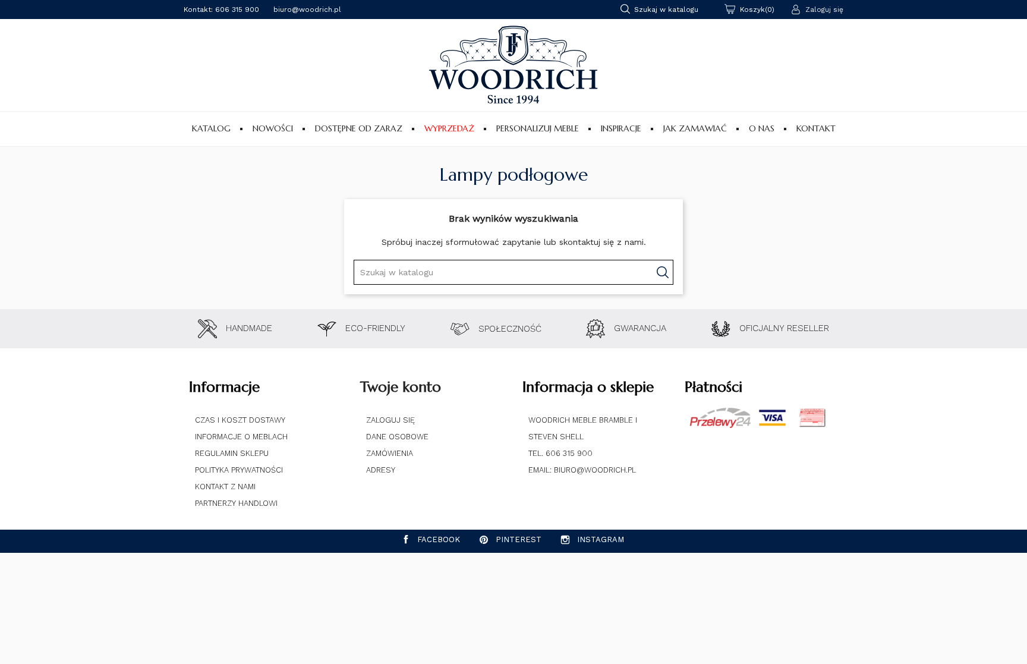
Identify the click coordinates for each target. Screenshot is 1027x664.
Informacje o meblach (241, 436)
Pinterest (518, 539)
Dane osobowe (397, 436)
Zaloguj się (390, 420)
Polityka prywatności (239, 469)
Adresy (380, 469)
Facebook (438, 539)
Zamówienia (389, 453)
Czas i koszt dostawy (240, 420)
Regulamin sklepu (232, 453)
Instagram (600, 539)
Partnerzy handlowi (236, 503)
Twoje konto (400, 387)
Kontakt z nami (225, 486)
